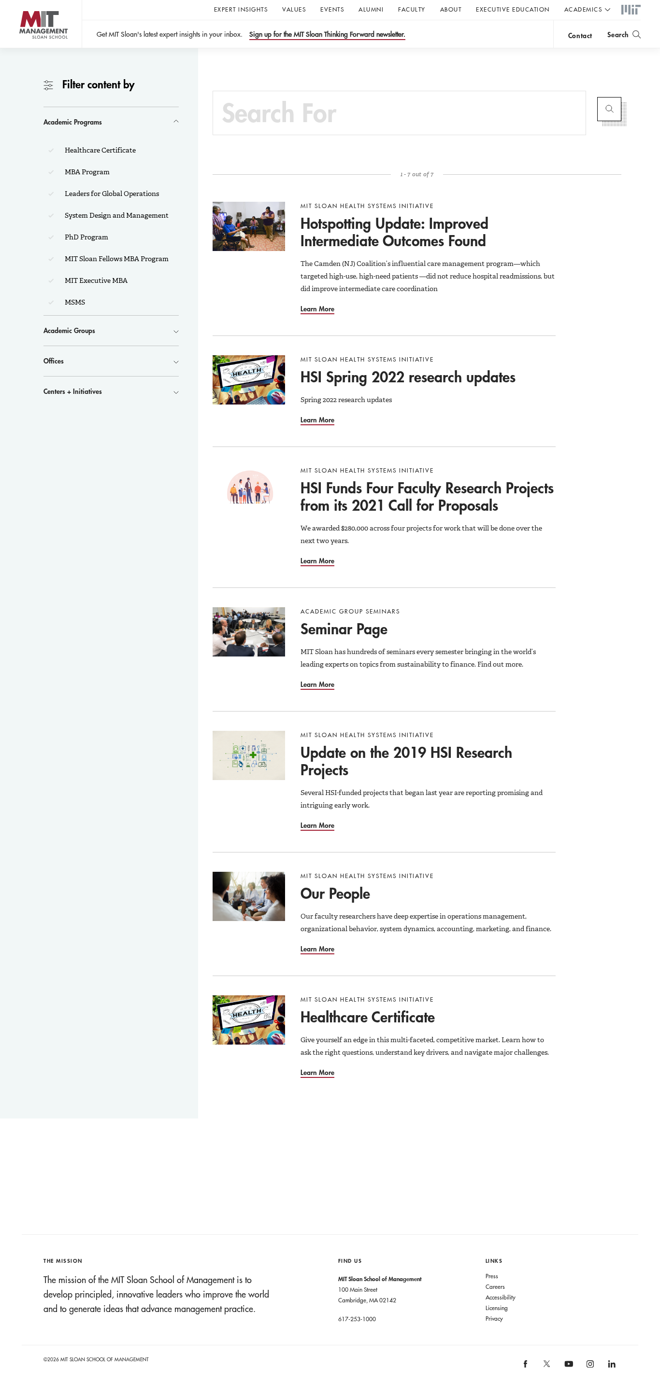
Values (294, 9)
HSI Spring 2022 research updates (408, 376)
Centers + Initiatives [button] (72, 391)
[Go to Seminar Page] (249, 631)
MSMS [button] (74, 302)
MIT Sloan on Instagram (589, 1367)
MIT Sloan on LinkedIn (611, 1367)
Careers (495, 1286)
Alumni (371, 9)
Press (492, 1276)
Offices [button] (53, 360)
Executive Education (513, 9)
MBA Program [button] (86, 172)
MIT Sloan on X (546, 1367)
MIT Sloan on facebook (526, 1367)
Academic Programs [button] (72, 121)
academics (583, 9)
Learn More (317, 308)
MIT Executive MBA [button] (95, 280)
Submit (609, 109)
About (451, 9)
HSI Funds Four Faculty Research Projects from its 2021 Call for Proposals (427, 496)
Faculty (412, 9)
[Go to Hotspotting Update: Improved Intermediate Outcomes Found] (249, 226)
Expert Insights (241, 9)
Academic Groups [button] (69, 330)
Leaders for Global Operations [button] (111, 193)
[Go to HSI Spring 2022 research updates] (249, 380)
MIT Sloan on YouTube (567, 1369)
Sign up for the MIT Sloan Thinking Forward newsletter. (327, 34)
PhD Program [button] (85, 237)
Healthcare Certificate (368, 1016)
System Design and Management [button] (116, 215)
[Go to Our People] (249, 896)
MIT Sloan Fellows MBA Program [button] (116, 259)
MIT (631, 10)
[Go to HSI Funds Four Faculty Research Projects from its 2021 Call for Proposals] (249, 491)
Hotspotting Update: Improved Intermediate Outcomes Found (394, 232)
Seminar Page (344, 628)
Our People (335, 893)
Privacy (494, 1318)
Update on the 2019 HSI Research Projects (406, 761)
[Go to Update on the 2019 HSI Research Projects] (249, 755)
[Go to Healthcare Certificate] (249, 1020)
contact (580, 35)
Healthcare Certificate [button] (99, 150)
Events (332, 9)
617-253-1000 (357, 1319)
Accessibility (501, 1297)
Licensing (497, 1308)
